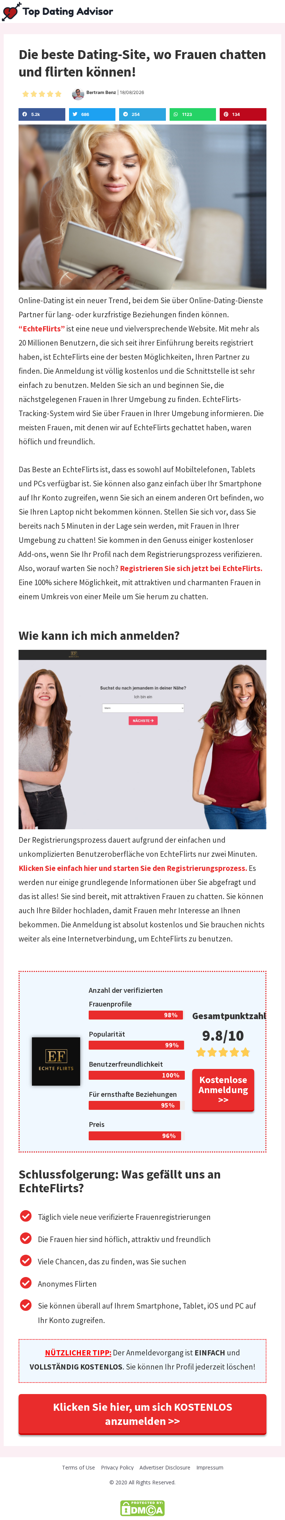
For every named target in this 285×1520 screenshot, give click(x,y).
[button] (223, 1090)
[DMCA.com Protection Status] (142, 1507)
